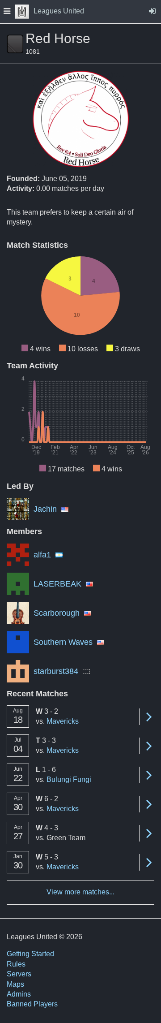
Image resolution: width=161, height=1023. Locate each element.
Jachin (45, 509)
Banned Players (32, 1004)
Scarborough (57, 613)
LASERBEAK (57, 583)
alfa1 (42, 554)
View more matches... (80, 892)
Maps (15, 984)
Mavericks (63, 721)
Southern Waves (63, 642)
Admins (19, 994)
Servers (19, 974)
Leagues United (59, 11)
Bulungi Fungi (69, 779)
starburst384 (56, 671)
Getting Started (30, 954)
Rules (16, 964)
